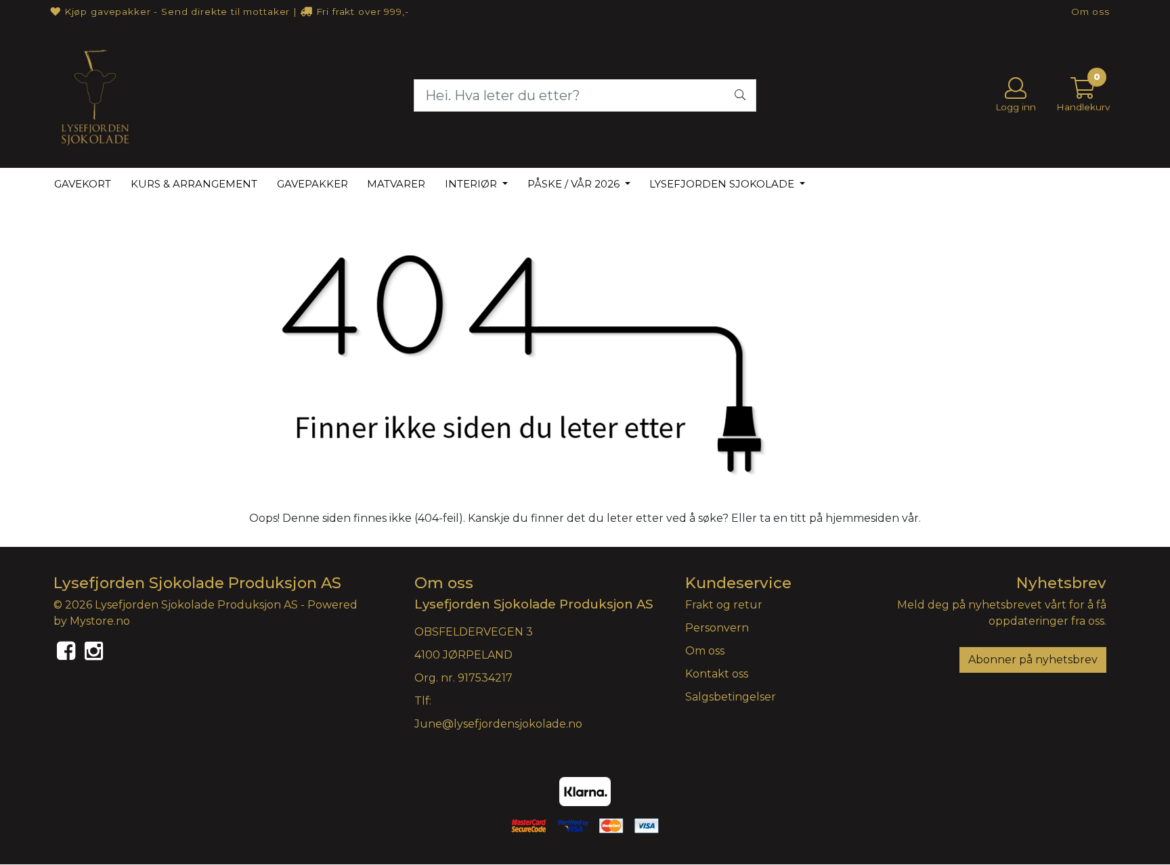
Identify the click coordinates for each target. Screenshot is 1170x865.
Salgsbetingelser (730, 696)
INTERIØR (472, 183)
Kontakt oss (716, 673)
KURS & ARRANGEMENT (194, 183)
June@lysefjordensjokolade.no (498, 723)
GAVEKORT (82, 183)
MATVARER (396, 183)
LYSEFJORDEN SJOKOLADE (723, 183)
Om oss (1090, 11)
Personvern (717, 627)
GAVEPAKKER (312, 183)
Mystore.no (100, 621)
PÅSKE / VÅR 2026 (574, 183)
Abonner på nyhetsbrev (1033, 659)
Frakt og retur (723, 604)
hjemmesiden (862, 518)
